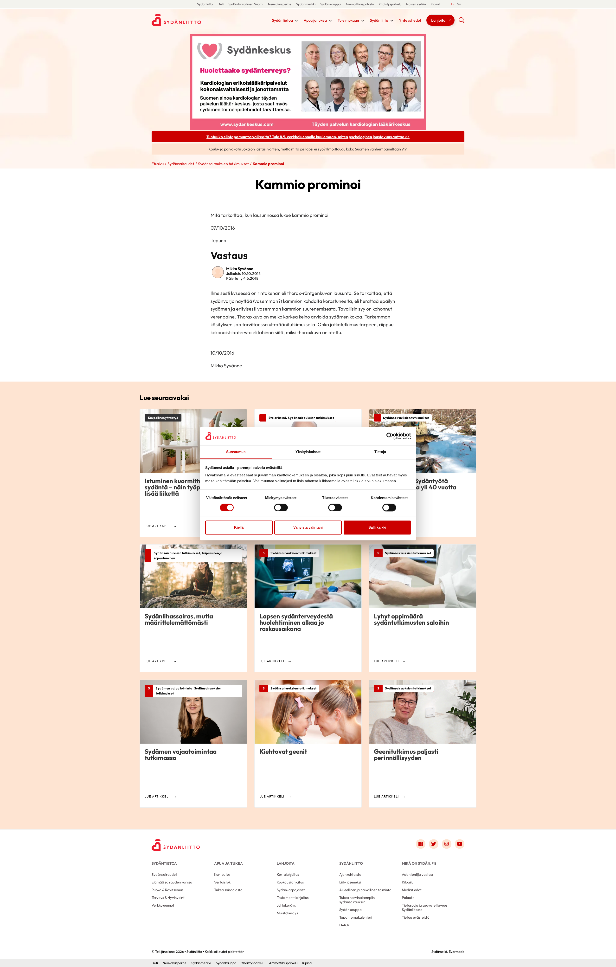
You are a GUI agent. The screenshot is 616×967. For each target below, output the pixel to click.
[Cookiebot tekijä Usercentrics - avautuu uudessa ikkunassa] (390, 436)
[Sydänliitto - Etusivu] (176, 845)
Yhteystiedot (410, 20)
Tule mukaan (348, 20)
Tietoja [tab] (380, 452)
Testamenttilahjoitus (292, 897)
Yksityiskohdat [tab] (308, 452)
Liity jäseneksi (350, 882)
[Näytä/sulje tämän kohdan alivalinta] (296, 20)
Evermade (456, 951)
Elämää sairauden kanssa (172, 882)
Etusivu (158, 163)
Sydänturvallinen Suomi (245, 4)
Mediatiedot (412, 890)
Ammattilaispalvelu (360, 4)
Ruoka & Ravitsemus (167, 890)
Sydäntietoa (282, 20)
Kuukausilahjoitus (290, 882)
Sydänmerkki (305, 4)
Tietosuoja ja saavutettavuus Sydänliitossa (424, 907)
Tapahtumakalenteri (355, 917)
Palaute (408, 897)
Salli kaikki (377, 528)
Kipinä (435, 4)
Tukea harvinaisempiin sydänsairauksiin (357, 899)
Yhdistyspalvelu (390, 4)
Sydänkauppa (330, 4)
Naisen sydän (416, 4)
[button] (461, 21)
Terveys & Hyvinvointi (168, 897)
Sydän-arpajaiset (291, 890)
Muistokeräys (287, 913)
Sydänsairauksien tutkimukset (223, 163)
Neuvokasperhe (279, 4)
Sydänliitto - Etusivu (190, 20)
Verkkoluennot (163, 905)
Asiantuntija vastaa (417, 874)
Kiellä (239, 528)
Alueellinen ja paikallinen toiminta (365, 890)
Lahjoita (438, 20)
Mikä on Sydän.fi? (419, 863)
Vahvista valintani (308, 528)
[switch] (281, 507)
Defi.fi (344, 925)
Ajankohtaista (350, 874)
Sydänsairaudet (180, 163)
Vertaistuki (222, 882)
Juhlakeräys (286, 905)
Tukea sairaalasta (228, 890)
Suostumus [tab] (236, 452)
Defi (221, 4)
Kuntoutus (222, 874)
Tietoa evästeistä (416, 917)
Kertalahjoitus (288, 874)
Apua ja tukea (315, 20)
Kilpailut (408, 882)
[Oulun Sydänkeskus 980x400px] (308, 81)
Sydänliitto (205, 4)
